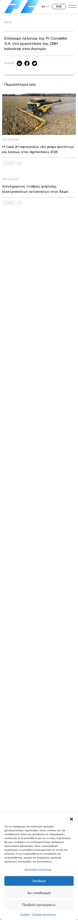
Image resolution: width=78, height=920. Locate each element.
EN (47, 6)
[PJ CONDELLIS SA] (21, 6)
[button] (71, 818)
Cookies (25, 914)
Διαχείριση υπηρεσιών (38, 869)
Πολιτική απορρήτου (44, 914)
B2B (59, 6)
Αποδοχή (39, 881)
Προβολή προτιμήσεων (39, 905)
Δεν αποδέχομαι (39, 893)
